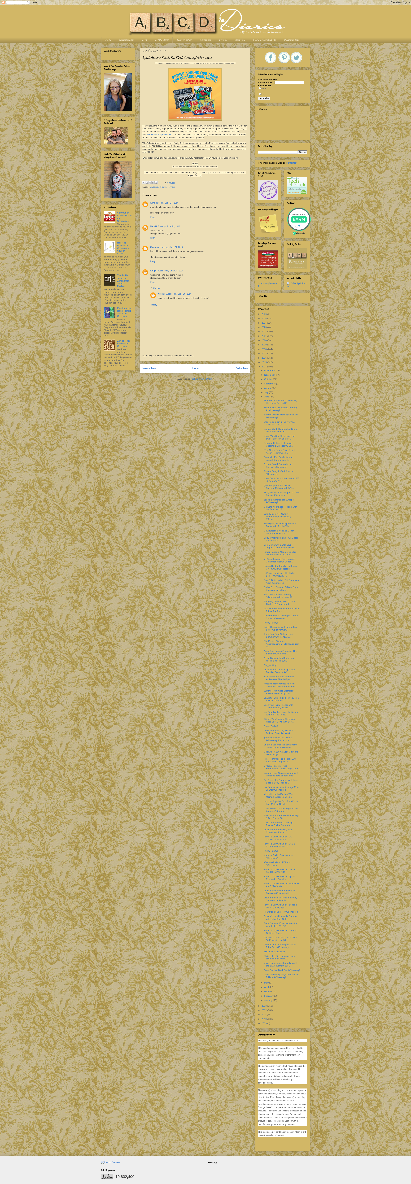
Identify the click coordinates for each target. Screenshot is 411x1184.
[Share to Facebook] (153, 182)
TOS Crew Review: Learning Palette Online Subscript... (278, 824)
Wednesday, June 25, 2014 (170, 271)
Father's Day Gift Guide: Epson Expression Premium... (279, 877)
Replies (156, 288)
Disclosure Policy (292, 40)
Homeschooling (126, 40)
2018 (264, 349)
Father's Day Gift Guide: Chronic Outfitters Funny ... (280, 931)
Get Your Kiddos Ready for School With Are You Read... (281, 713)
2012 (264, 1010)
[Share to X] (150, 182)
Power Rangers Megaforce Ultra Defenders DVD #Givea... (280, 553)
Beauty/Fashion (184, 40)
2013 (264, 1006)
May (266, 982)
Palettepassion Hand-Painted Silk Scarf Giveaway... (124, 312)
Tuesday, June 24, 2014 (167, 203)
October (268, 379)
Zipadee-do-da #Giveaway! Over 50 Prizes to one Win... (280, 938)
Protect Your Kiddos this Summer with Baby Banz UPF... (280, 917)
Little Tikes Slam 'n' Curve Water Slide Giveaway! (280, 423)
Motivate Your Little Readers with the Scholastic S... (280, 508)
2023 (264, 327)
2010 (264, 1019)
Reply (152, 217)
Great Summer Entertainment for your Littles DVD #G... (280, 924)
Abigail (153, 271)
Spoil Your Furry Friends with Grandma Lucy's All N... (278, 706)
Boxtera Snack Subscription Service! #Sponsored (278, 465)
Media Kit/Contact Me (264, 40)
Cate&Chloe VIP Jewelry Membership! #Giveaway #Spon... (277, 517)
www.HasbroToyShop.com (159, 134)
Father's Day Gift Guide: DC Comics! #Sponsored (278, 838)
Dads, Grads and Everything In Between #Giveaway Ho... (279, 892)
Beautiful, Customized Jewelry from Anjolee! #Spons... (281, 699)
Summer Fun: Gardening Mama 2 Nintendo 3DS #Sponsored (281, 774)
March (267, 991)
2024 (264, 323)
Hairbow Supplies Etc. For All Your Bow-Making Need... (281, 802)
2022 (264, 331)
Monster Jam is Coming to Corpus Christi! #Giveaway (281, 617)
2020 (264, 340)
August (268, 388)
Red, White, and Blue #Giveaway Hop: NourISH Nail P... (280, 402)
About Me (240, 40)
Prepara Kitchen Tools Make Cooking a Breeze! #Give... (278, 444)
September (270, 383)
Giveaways (205, 40)
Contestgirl (291, 162)
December (269, 370)
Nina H (153, 226)
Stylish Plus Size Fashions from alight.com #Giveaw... (279, 957)
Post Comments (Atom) (202, 379)
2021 (264, 336)
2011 (264, 1014)
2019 (264, 344)
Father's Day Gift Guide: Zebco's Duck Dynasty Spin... (280, 906)
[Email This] (143, 182)
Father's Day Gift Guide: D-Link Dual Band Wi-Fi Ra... (279, 870)
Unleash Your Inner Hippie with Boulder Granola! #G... (279, 671)
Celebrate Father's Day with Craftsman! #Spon (278, 831)
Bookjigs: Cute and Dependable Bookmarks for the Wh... (280, 525)
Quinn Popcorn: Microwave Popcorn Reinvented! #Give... (280, 486)
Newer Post (149, 368)
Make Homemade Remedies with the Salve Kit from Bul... (280, 964)
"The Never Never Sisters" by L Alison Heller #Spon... (279, 451)
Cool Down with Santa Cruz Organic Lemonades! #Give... (280, 546)
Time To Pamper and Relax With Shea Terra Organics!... (280, 760)
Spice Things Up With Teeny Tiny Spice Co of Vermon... (280, 628)
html (263, 88)
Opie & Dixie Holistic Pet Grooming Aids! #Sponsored (281, 581)
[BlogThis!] (147, 182)
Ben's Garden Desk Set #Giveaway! (282, 970)
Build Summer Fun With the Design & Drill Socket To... (281, 816)
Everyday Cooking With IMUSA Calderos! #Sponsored (279, 602)
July (266, 392)
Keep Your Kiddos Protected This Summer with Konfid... (280, 652)
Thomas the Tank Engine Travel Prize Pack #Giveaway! (280, 946)
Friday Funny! (271, 622)
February (269, 996)
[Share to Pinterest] (156, 182)
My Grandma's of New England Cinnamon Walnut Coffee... (279, 560)
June (267, 396)
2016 (264, 358)
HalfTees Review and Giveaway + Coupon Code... (123, 248)
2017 (264, 353)
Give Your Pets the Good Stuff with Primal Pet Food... (281, 610)
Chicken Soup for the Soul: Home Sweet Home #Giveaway (280, 746)
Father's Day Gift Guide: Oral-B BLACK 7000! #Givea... (279, 845)
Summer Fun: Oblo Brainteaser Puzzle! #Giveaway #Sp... (279, 692)
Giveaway (154, 187)
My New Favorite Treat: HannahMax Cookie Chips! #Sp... (282, 767)
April (152, 203)
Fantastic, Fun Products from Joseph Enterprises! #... (278, 458)
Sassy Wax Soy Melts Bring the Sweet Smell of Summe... (279, 437)
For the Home (162, 40)
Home (108, 40)
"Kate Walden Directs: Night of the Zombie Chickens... (281, 809)
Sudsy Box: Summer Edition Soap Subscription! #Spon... (281, 588)
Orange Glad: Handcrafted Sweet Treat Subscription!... (280, 430)
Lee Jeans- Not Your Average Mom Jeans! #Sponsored (281, 788)
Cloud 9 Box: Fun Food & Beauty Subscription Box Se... (280, 899)
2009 (264, 1023)
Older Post (242, 368)
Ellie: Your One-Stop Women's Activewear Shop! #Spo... (279, 678)
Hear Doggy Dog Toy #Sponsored (281, 911)
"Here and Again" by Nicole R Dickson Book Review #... (278, 732)
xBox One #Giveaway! (275, 951)
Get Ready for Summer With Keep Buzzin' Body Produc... (281, 781)
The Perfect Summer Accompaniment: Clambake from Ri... (281, 644)
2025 (264, 318)
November (269, 375)
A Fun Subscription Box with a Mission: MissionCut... (279, 659)
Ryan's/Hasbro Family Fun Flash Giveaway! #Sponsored (280, 567)
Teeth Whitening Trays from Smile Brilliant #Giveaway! (281, 976)
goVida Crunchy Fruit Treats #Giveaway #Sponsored (278, 739)
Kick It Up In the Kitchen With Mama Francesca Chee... (278, 795)
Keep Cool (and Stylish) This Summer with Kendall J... (278, 635)
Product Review (167, 187)
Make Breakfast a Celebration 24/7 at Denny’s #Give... (281, 479)
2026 (264, 314)
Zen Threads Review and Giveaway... (123, 344)
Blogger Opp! (270, 665)
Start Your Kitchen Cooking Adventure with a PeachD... (279, 595)
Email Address (266, 82)
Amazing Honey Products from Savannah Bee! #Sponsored (279, 685)
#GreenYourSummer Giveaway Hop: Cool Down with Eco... (279, 720)
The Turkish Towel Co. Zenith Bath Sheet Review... (123, 280)
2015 (264, 362)
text (263, 94)
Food (144, 40)
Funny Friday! (271, 726)
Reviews (223, 40)
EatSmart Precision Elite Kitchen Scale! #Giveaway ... (280, 574)
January (268, 1000)
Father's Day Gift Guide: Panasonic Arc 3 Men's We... (281, 885)
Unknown (154, 247)
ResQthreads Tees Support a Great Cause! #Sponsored (282, 493)
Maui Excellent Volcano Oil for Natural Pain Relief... (279, 532)
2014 (264, 366)
